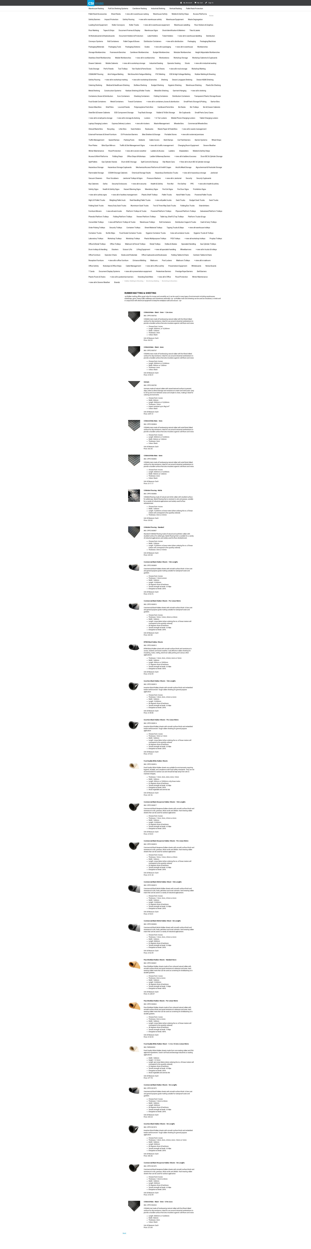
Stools (187, 63)
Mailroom (154, 260)
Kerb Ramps (168, 140)
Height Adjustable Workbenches (207, 52)
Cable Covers (154, 140)
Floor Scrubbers (113, 178)
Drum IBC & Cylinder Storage (211, 156)
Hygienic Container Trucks (156, 233)
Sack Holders (136, 129)
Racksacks (149, 129)
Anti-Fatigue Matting (115, 74)
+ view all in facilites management (124, 195)
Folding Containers (161, 96)
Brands (117, 282)
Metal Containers (117, 102)
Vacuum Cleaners (95, 178)
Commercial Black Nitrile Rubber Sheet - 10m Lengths (163, 882)
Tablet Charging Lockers (209, 118)
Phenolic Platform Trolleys (99, 217)
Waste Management (162, 123)
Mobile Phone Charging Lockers (183, 118)
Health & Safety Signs (111, 189)
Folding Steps (117, 156)
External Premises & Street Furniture (103, 134)
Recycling (110, 129)
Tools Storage (94, 69)
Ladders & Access (157, 151)
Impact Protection (111, 19)
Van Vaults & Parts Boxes (141, 69)
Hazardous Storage (96, 167)
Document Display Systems (109, 271)
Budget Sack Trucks (197, 200)
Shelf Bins (110, 107)
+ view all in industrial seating (205, 63)
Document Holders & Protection (131, 36)
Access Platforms (200, 14)
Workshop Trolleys (115, 239)
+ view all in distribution (174, 41)
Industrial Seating (156, 63)
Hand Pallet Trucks (183, 195)
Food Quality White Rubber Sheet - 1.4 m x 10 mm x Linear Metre (166, 1044)
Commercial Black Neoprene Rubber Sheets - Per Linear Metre (166, 841)
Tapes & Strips (108, 30)
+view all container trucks (179, 233)
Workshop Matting (199, 69)
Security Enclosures (119, 184)
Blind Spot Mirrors (108, 145)
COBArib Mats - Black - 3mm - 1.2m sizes (158, 312)
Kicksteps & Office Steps (112, 266)
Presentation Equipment (177, 266)
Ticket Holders (167, 36)
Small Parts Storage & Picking (195, 102)
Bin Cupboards (184, 113)
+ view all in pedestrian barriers (121, 277)
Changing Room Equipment (188, 145)
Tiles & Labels (195, 30)
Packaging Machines (208, 41)
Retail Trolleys (155, 244)
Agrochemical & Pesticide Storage (209, 167)
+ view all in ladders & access (185, 156)
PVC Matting (160, 74)
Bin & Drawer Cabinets (211, 107)
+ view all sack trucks (114, 211)
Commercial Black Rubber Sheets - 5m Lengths (160, 1085)
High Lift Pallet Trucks (97, 200)
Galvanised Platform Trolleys (211, 211)
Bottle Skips (110, 233)
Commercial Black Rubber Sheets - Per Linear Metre (162, 601)
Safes (105, 184)
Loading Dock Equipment (98, 25)
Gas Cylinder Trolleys (208, 244)
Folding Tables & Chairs (180, 255)
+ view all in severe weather (135, 151)
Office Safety (94, 266)
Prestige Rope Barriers (184, 271)
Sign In (210, 3)
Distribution (210, 36)
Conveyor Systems (96, 41)
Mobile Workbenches (123, 58)
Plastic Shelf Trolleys (150, 195)
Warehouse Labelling (182, 25)
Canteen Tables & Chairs (202, 255)
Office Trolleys (115, 244)
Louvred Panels (124, 107)
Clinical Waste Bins (96, 129)
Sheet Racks (116, 14)
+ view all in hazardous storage (194, 173)
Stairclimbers (204, 206)
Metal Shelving (94, 91)
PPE (192, 184)
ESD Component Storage (124, 113)
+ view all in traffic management (161, 145)
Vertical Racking (175, 8)
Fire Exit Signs (167, 189)
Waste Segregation (195, 19)
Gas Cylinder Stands (109, 162)
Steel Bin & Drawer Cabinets (99, 113)
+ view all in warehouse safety (150, 19)
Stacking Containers (141, 96)
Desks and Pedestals (129, 255)
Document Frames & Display (129, 30)
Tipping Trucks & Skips (175, 228)
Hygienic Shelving (174, 85)
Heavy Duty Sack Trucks (117, 206)
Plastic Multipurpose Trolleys (155, 239)
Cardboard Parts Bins (166, 107)
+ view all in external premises (192, 134)
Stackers (115, 249)
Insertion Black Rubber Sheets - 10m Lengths (160, 681)
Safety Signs (93, 189)
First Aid (170, 184)
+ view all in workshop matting (116, 80)
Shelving (164, 80)
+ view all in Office (164, 277)
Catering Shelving (95, 85)
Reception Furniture (96, 260)
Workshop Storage (181, 58)
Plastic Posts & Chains (97, 277)
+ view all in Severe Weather (99, 282)
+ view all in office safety (154, 266)
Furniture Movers (95, 211)
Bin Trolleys (194, 107)
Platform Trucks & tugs (197, 217)
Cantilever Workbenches (139, 52)
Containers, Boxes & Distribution (101, 96)
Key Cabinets (94, 184)
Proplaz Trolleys (216, 239)
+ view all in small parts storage (100, 118)
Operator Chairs (111, 255)
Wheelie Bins (179, 123)
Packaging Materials (96, 47)
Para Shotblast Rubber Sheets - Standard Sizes (160, 960)
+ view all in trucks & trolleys (206, 249)
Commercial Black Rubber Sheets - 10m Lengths (161, 562)
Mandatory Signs (151, 189)
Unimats (146, 382)
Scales (147, 47)
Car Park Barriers (183, 140)
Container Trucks (95, 233)
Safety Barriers (94, 19)
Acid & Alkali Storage (183, 167)
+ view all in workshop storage (133, 63)
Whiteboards (196, 266)
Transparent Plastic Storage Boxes (207, 96)
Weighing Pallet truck (117, 200)
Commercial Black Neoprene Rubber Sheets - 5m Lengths (164, 1163)
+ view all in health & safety (208, 184)
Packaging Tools (114, 47)
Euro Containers (123, 96)
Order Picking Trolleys (97, 228)
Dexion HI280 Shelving (205, 80)
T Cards (92, 271)
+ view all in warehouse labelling (189, 36)
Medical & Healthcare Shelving (118, 85)
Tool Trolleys (123, 69)
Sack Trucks (180, 200)
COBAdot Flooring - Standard (154, 527)
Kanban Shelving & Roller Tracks (138, 91)
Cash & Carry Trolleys (208, 222)
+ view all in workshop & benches (144, 80)
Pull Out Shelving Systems (118, 8)
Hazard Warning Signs (132, 189)
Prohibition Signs (199, 189)
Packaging (192, 41)
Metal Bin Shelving (161, 91)
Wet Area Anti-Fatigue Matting (139, 74)
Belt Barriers (202, 271)
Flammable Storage (96, 173)
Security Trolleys (115, 228)
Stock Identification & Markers (173, 30)
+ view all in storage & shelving (128, 118)
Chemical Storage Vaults (141, 173)
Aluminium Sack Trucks (140, 206)
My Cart (200, 3)
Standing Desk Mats (145, 277)
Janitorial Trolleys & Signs (133, 178)
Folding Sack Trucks (96, 206)
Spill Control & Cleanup (149, 162)
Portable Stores (171, 134)
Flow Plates (93, 145)
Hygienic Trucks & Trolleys (203, 233)
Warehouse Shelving (194, 85)
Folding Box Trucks (187, 206)
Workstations (164, 58)
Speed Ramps (114, 140)
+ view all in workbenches (145, 58)
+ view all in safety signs (98, 195)
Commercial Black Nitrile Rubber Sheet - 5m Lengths (162, 921)
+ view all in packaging (162, 47)
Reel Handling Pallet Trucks (140, 200)
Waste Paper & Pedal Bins (167, 129)
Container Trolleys (133, 228)
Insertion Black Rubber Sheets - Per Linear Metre (161, 720)
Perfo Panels (109, 69)
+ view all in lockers (142, 123)
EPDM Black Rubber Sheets (153, 642)
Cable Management (133, 266)
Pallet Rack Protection (194, 8)
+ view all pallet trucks (163, 200)
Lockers (147, 118)
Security (189, 178)
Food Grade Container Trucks (130, 233)
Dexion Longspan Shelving (182, 80)
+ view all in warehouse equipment (156, 25)
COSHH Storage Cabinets (117, 173)
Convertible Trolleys (96, 222)
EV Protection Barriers (129, 134)
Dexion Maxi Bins (95, 107)
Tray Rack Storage (145, 113)
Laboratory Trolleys (96, 239)
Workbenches (202, 47)
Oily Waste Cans (169, 162)
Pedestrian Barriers (163, 271)
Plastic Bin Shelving (213, 85)
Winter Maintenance (96, 151)
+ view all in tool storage (178, 69)
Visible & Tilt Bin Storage (165, 113)
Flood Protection (114, 151)
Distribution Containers (152, 41)
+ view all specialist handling (165, 249)
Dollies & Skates (171, 244)
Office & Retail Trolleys (97, 244)
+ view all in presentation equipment (138, 271)
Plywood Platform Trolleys (186, 211)
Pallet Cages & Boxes (131, 41)
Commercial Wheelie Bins (197, 123)
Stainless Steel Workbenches (100, 58)
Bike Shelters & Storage (151, 134)
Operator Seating (174, 63)
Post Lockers (167, 260)
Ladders (172, 151)
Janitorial (214, 173)
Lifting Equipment (143, 249)
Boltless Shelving (140, 85)
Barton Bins (215, 102)
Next (124, 1233)
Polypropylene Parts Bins (143, 107)
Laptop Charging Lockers (98, 123)
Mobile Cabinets (112, 63)
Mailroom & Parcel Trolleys (135, 244)
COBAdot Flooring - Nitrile (153, 490)
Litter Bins (122, 129)
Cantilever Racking (140, 8)
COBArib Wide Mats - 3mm (153, 421)
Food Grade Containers (97, 102)
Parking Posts (129, 140)
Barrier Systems (201, 140)
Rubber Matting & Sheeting (205, 74)
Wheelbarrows (185, 249)
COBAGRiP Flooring (96, 74)
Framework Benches (118, 52)
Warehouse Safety (160, 14)
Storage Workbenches (97, 52)
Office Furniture (94, 255)
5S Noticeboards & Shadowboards (102, 36)
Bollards (142, 140)
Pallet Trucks (167, 195)
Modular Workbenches (182, 52)
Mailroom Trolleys (183, 260)
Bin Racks (182, 107)
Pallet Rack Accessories (98, 14)
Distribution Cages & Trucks (185, 222)
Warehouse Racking (96, 8)
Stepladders (184, 151)
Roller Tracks (134, 25)
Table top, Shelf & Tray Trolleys (172, 217)
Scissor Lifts (127, 249)
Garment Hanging (179, 91)
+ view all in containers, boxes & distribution (162, 102)
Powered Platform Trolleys (161, 211)
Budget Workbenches (161, 52)
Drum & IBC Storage (129, 162)
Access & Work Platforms (98, 156)
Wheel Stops (216, 140)
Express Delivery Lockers (121, 123)
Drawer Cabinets (95, 63)
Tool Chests (160, 69)
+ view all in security (138, 184)
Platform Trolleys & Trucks (136, 211)
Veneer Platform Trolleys (146, 217)
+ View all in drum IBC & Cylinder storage (194, 162)
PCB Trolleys (175, 239)
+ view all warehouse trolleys (199, 228)
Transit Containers (135, 102)
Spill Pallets (93, 162)
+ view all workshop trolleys (195, 239)
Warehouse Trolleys (147, 222)
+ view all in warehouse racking (137, 14)
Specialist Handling (188, 244)
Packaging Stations (132, 47)
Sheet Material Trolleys (153, 228)
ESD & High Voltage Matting (179, 74)
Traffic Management (96, 140)
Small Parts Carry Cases (204, 113)
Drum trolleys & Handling (98, 249)
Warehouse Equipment (175, 19)
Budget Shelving (157, 85)
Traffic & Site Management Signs (132, 145)
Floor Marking (94, 30)
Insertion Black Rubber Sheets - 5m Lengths (159, 1124)
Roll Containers (113, 41)
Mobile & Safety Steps (180, 14)
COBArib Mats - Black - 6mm (154, 347)
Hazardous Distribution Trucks (166, 173)
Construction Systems (112, 91)
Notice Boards (211, 266)
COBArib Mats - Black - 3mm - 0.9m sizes (158, 1202)
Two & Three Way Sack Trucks (164, 206)
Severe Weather (209, 145)
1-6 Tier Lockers (161, 118)
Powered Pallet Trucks (203, 195)
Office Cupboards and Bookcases (154, 255)
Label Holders (152, 36)
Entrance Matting (139, 260)
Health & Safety (157, 184)
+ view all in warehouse (184, 47)
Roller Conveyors (118, 25)
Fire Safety (182, 184)
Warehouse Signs (151, 30)
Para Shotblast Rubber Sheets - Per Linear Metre (161, 1001)
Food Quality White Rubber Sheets (156, 761)
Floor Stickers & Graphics (203, 25)
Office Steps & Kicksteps (136, 156)
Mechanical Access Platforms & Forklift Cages (153, 167)
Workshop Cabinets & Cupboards (204, 58)
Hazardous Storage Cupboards (120, 167)
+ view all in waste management (194, 129)
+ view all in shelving (198, 91)
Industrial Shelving (158, 8)
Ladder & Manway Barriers (160, 156)
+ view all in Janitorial (173, 178)
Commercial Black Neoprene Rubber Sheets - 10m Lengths (165, 802)
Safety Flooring (128, 19)
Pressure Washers (154, 178)
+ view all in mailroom (202, 260)
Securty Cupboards (203, 178)
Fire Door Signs (183, 189)
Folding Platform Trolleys (122, 217)
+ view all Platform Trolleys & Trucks (121, 222)
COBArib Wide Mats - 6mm (153, 455)
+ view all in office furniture (118, 260)
